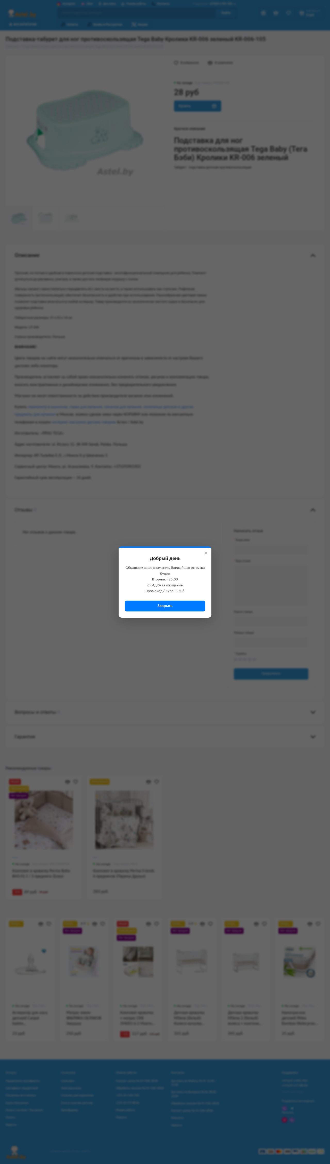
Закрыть (165, 606)
